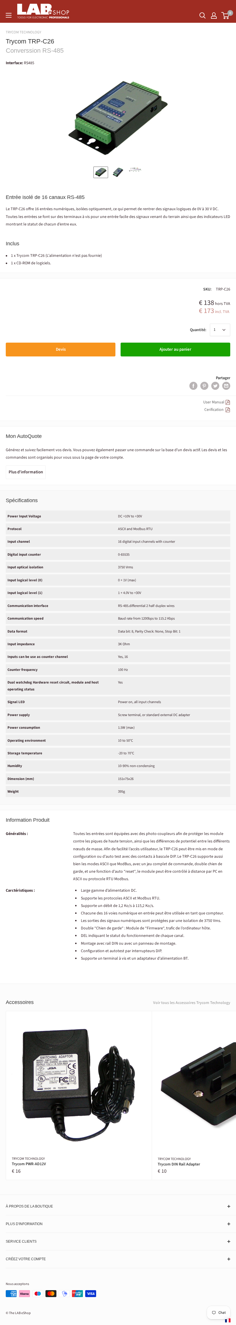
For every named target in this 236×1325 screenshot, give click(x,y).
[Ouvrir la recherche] (202, 15)
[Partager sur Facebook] (193, 386)
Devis (61, 349)
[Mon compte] (214, 15)
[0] (225, 15)
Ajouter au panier (175, 349)
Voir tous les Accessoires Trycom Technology (191, 1003)
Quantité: (198, 330)
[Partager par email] (226, 386)
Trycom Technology (23, 32)
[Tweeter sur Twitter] (215, 386)
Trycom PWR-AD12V (29, 1164)
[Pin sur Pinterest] (204, 386)
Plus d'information (26, 472)
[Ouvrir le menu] (9, 15)
